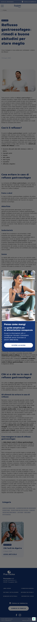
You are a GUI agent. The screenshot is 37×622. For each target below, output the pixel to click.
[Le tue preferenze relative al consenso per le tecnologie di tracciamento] (34, 619)
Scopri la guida (18, 345)
